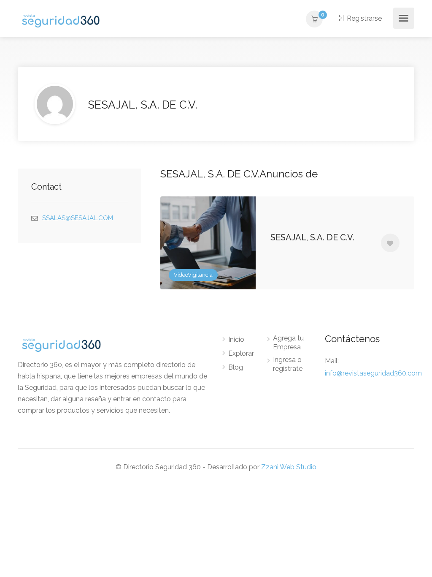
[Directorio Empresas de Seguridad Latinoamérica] (61, 20)
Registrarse (363, 18)
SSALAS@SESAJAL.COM (77, 218)
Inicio (236, 339)
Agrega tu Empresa (288, 342)
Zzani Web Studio (288, 467)
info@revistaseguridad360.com (373, 373)
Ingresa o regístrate (287, 364)
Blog (235, 367)
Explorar (241, 353)
